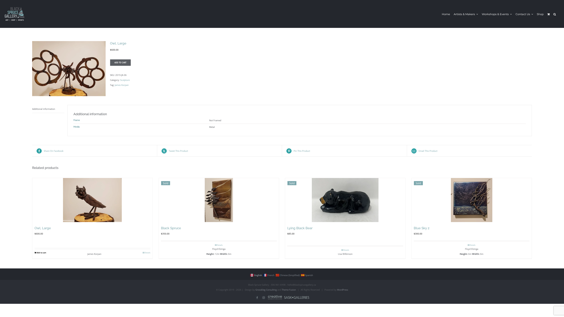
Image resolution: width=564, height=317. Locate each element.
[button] (554, 14)
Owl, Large (43, 228)
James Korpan (122, 85)
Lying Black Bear (300, 228)
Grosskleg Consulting (266, 289)
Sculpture (125, 80)
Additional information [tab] (43, 108)
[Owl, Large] (92, 200)
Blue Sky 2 (421, 228)
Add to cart (120, 62)
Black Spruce (171, 228)
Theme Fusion (289, 289)
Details (147, 252)
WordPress (342, 289)
